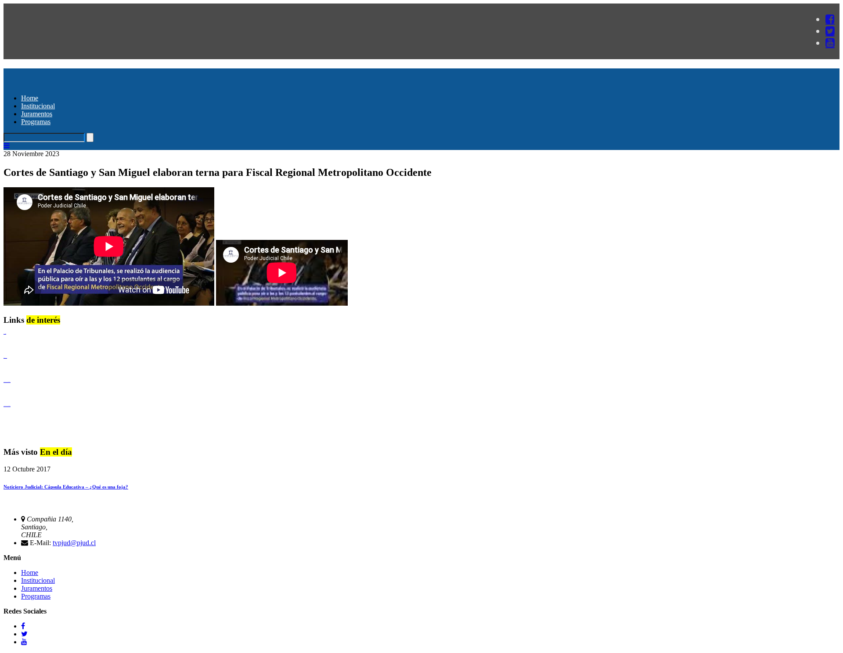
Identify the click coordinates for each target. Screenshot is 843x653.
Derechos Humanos (5, 357)
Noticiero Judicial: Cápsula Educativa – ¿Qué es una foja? (66, 486)
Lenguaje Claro (5, 333)
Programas (35, 121)
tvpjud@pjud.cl (74, 542)
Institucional (38, 106)
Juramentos (36, 114)
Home (29, 98)
